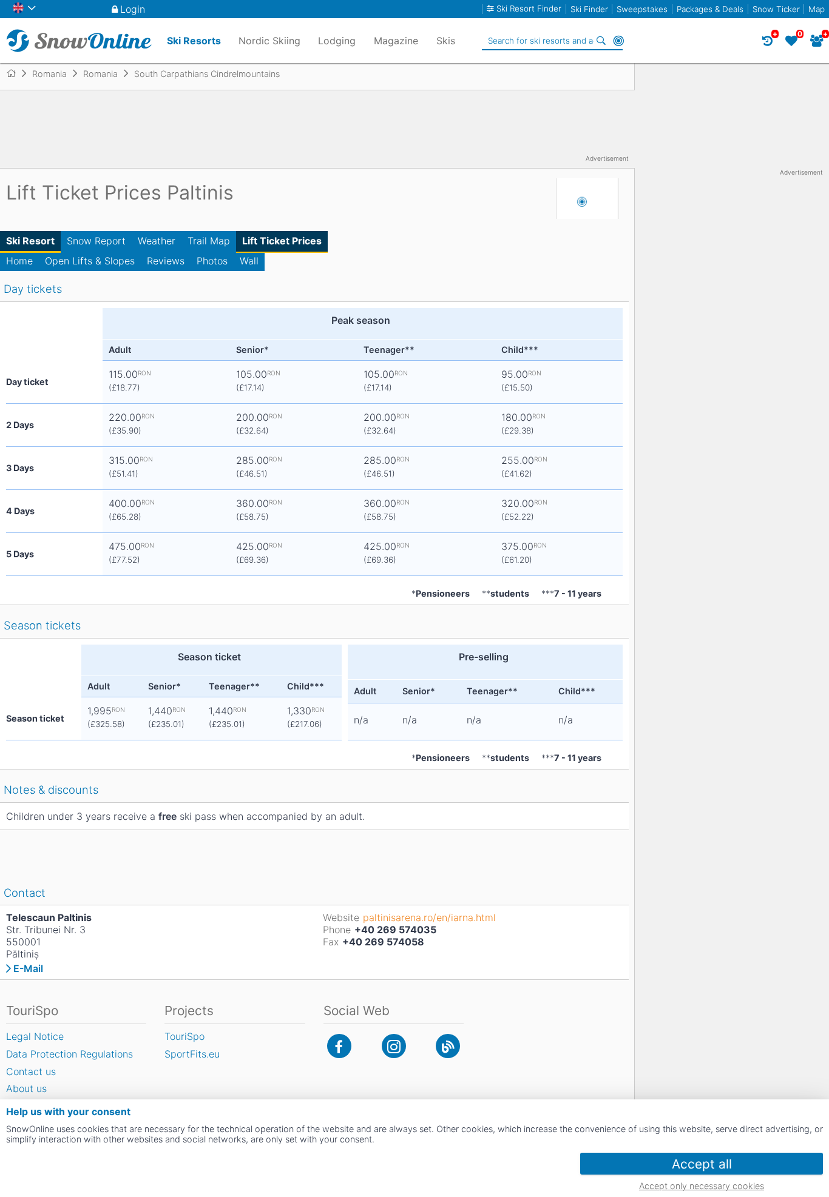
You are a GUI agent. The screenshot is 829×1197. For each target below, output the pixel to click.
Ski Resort (30, 241)
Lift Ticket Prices (282, 241)
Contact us (31, 1071)
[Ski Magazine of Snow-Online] (448, 1046)
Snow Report (96, 241)
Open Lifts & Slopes (90, 261)
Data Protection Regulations (69, 1054)
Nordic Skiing (269, 41)
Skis (445, 41)
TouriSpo (184, 1036)
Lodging (337, 41)
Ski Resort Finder (528, 8)
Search (601, 41)
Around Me (618, 41)
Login (132, 9)
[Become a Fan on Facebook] (339, 1046)
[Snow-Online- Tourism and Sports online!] (16, 73)
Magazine (396, 41)
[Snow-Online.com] (79, 40)
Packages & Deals (710, 9)
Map (816, 9)
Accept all (702, 1164)
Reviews (165, 261)
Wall (249, 261)
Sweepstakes (642, 9)
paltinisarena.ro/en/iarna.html (429, 917)
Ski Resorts (194, 41)
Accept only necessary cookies (701, 1186)
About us (26, 1088)
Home (19, 261)
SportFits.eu (192, 1054)
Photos (212, 261)
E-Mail (28, 968)
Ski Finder (589, 9)
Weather (156, 241)
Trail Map (209, 241)
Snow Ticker (776, 9)
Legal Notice (35, 1036)
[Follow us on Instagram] (394, 1046)
